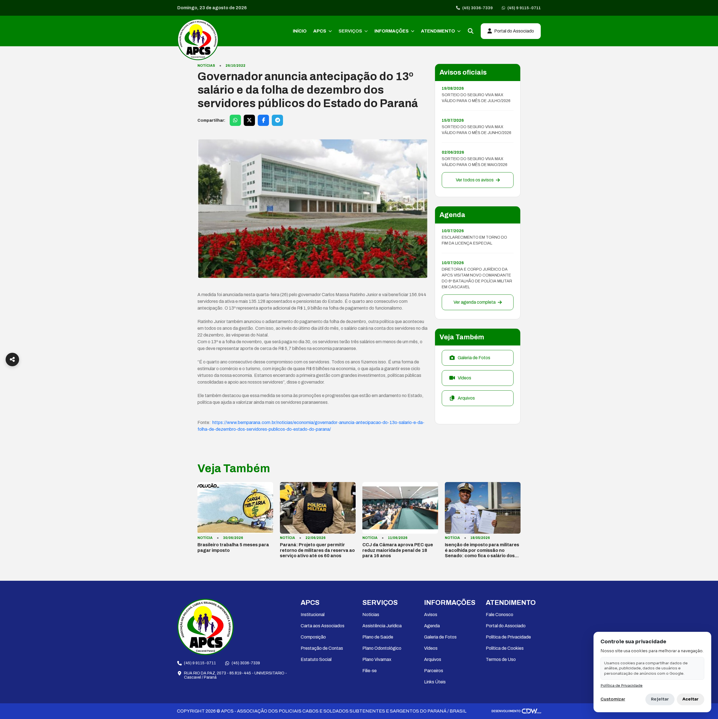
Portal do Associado (506, 625)
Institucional (313, 614)
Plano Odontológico (381, 648)
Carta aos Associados (322, 625)
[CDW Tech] (516, 711)
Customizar (612, 699)
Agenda (432, 625)
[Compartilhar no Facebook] (263, 120)
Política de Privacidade (508, 637)
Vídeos (431, 648)
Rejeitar (660, 699)
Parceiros (433, 670)
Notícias (370, 614)
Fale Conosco (499, 614)
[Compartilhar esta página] (12, 359)
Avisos (430, 614)
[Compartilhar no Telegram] (277, 120)
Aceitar (690, 699)
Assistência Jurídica (382, 625)
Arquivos (432, 659)
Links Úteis (435, 681)
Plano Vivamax (376, 659)
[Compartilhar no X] (249, 120)
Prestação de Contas (322, 648)
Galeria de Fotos (440, 637)
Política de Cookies (505, 648)
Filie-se (369, 670)
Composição (313, 637)
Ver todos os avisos (475, 180)
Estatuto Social (316, 659)
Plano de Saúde (377, 637)
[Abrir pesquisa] (470, 31)
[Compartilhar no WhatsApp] (235, 120)
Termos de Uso (501, 659)
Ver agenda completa (475, 302)
